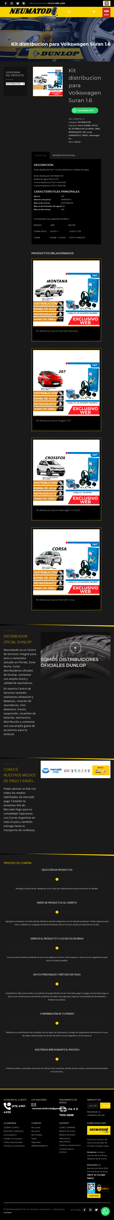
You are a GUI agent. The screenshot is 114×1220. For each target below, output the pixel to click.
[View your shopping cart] (94, 12)
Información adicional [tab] (64, 155)
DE (70, 128)
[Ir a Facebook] (84, 1210)
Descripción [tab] (41, 155)
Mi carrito (35, 1131)
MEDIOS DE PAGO (67, 1131)
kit (86, 128)
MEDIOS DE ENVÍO (67, 1134)
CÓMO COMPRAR (67, 1127)
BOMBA (87, 125)
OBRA (97, 128)
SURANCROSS (75, 135)
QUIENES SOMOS (11, 1127)
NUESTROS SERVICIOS (13, 1131)
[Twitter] (17, 3)
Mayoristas (36, 1142)
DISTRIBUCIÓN (84, 122)
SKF (84, 132)
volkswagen (94, 135)
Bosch (78, 141)
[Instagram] (12, 3)
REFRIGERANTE (75, 132)
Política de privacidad (13, 1142)
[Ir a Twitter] (96, 1210)
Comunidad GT (10, 1134)
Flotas (34, 1138)
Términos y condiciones (14, 1145)
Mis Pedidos (36, 1134)
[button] (58, 73)
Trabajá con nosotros (13, 1138)
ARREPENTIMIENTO (39, 1145)
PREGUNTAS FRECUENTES (65, 1140)
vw (70, 138)
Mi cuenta (35, 1127)
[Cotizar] (23, 3)
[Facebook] (6, 3)
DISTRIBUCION (78, 128)
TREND (85, 135)
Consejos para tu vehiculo (66, 1150)
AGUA (80, 125)
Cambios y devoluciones (70, 1145)
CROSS (95, 125)
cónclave (8, 1212)
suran (89, 132)
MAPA (106, 12)
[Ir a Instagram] (90, 1210)
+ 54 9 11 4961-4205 (56, 3)
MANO (91, 128)
